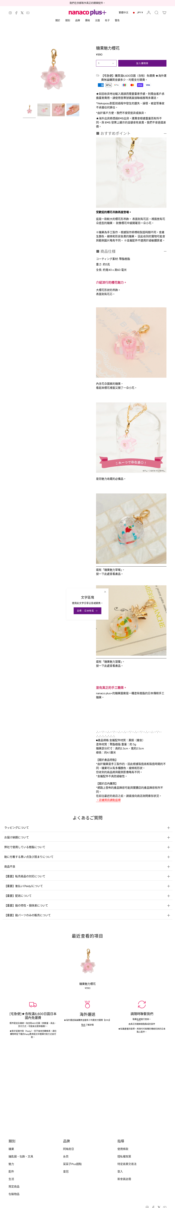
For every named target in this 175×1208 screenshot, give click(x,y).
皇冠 (66, 1171)
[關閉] (105, 591)
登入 (120, 1171)
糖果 (11, 1149)
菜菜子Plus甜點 (72, 1164)
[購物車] (164, 13)
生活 (11, 1179)
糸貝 (66, 1156)
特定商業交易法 (127, 1164)
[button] (156, 13)
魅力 (11, 1164)
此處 (139, 1019)
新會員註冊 (124, 1179)
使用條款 (122, 1149)
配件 (11, 1171)
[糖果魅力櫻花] (87, 962)
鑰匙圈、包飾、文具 (21, 1156)
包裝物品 (14, 1194)
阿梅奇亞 (68, 1149)
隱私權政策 (124, 1156)
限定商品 (14, 1186)
